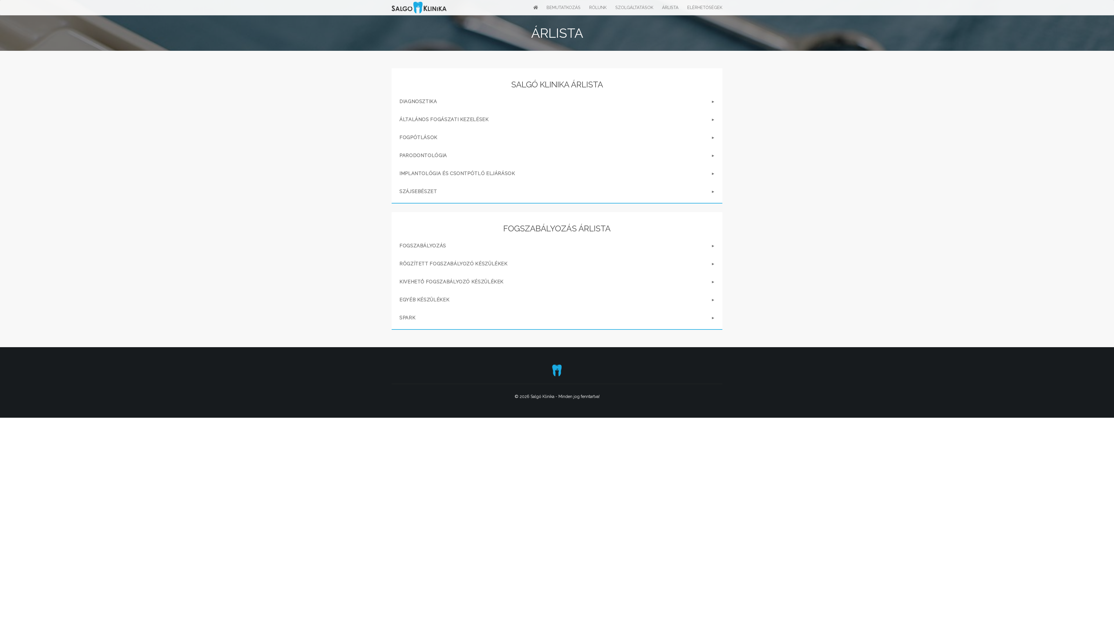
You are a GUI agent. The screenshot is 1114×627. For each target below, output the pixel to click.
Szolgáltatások (634, 7)
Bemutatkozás (563, 7)
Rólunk (598, 7)
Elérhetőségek (704, 7)
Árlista (670, 7)
